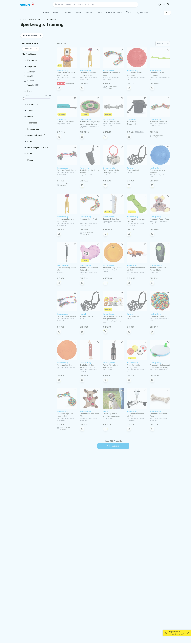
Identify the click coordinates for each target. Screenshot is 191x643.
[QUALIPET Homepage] (29, 4)
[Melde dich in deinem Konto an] (164, 4)
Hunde (31, 19)
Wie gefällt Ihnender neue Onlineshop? (176, 633)
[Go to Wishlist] (159, 4)
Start (23, 19)
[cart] (168, 4)
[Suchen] (56, 4)
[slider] (24, 98)
